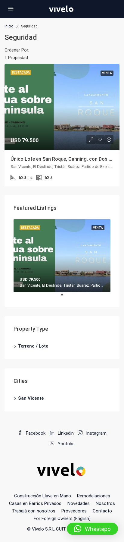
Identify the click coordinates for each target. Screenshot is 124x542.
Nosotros (105, 503)
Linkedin (65, 433)
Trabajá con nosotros (33, 511)
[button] (92, 529)
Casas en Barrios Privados (35, 503)
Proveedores (74, 511)
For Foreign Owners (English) (62, 518)
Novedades (78, 503)
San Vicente (31, 398)
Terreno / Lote (33, 346)
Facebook (35, 433)
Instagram (96, 433)
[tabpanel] (62, 255)
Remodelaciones (93, 496)
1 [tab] (65, 297)
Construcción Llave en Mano (42, 496)
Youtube (66, 443)
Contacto (102, 511)
